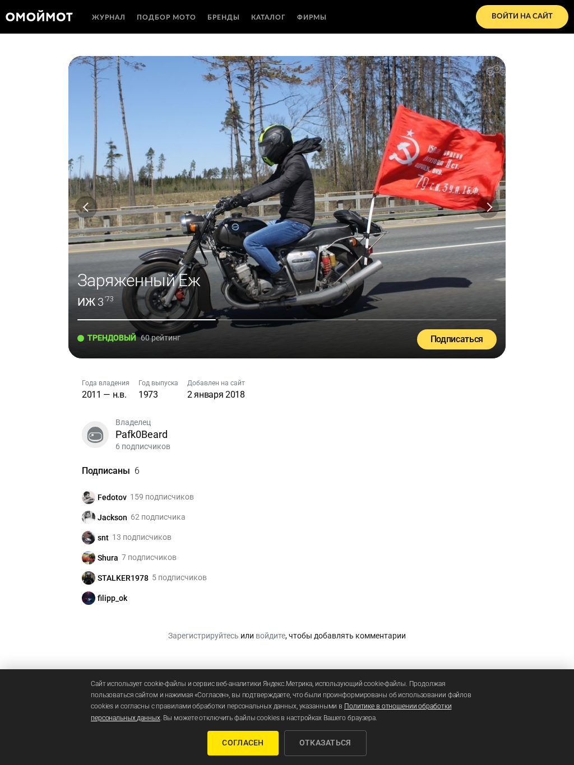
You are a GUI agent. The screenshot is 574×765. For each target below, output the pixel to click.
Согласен (242, 742)
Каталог (268, 17)
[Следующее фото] (487, 207)
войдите (270, 635)
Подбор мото (166, 17)
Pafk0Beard (141, 434)
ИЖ (86, 302)
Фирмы (312, 17)
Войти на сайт (522, 16)
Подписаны (111, 470)
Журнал (109, 17)
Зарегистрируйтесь (203, 635)
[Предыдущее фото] (86, 207)
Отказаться (325, 742)
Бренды (223, 17)
